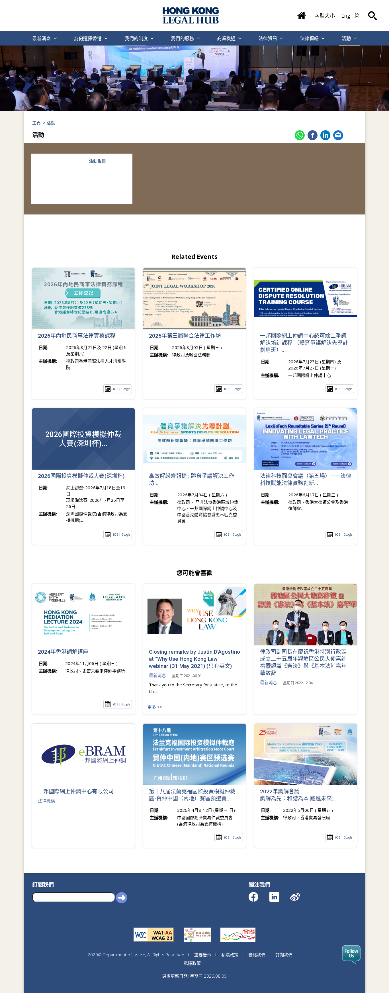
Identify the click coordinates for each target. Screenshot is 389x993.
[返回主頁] (301, 13)
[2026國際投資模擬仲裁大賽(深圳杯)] (83, 439)
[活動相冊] (56, 179)
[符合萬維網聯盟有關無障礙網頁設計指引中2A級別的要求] (153, 927)
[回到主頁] (191, 15)
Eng (345, 15)
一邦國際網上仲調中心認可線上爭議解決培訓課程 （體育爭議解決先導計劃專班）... (304, 343)
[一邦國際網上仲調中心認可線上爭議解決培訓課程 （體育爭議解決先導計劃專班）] (305, 298)
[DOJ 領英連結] (279, 894)
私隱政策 (229, 954)
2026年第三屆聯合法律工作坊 (185, 336)
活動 (346, 38)
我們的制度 (136, 38)
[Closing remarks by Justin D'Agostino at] (194, 614)
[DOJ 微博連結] (300, 894)
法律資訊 (268, 38)
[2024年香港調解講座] (83, 614)
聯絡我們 (256, 954)
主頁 (36, 122)
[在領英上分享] (325, 135)
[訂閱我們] (351, 955)
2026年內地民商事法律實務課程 (76, 336)
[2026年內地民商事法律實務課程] (83, 298)
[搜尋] (372, 11)
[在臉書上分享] (313, 135)
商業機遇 (226, 38)
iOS (115, 389)
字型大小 (324, 15)
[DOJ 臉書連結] (258, 894)
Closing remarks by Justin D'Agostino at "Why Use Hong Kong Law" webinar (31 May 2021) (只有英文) (194, 659)
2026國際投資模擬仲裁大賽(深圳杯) (81, 476)
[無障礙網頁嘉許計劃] (197, 927)
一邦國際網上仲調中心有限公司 (76, 791)
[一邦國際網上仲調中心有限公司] (83, 754)
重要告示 (202, 954)
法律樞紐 (309, 38)
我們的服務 (182, 38)
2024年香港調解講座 (63, 652)
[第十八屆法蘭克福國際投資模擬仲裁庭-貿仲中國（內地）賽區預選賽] (194, 754)
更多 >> (155, 707)
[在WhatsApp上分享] (300, 135)
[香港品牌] (238, 927)
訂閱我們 (283, 954)
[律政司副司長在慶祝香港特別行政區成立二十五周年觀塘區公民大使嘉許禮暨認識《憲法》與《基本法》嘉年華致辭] (305, 614)
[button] (121, 897)
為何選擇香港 (88, 38)
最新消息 (41, 38)
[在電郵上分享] (338, 135)
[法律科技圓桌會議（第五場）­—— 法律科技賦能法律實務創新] (305, 439)
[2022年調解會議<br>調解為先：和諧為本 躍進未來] (305, 754)
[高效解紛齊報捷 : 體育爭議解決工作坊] (194, 439)
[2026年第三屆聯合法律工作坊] (194, 298)
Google (125, 389)
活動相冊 (97, 161)
